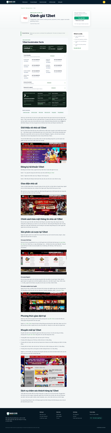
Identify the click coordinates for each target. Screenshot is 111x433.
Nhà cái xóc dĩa (47, 112)
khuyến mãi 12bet (31, 334)
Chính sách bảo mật (77, 418)
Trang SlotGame (60, 112)
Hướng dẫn (60, 2)
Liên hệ (74, 416)
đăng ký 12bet (51, 172)
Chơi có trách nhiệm (94, 414)
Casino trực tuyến (43, 2)
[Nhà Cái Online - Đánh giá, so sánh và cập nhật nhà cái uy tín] (12, 2)
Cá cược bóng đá (33, 2)
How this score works (27, 104)
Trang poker (54, 112)
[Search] (104, 2)
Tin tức (57, 418)
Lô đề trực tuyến (52, 2)
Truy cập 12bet (81, 18)
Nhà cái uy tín (25, 2)
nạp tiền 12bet (51, 318)
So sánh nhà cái (77, 48)
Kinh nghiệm (59, 416)
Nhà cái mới (41, 112)
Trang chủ (23, 8)
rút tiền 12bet (28, 323)
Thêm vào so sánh (79, 20)
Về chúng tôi (76, 414)
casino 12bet (61, 290)
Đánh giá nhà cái (29, 8)
